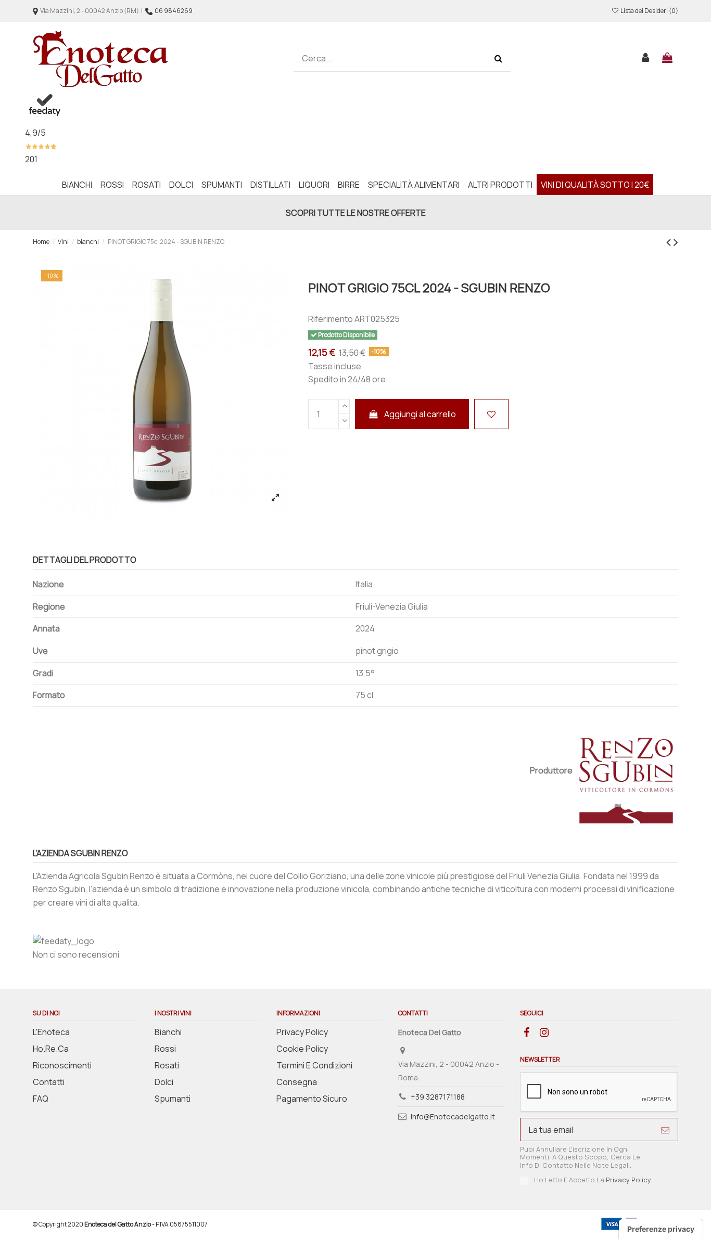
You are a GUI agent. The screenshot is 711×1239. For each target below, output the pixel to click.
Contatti (49, 1082)
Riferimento (330, 319)
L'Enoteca (51, 1032)
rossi (165, 1048)
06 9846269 (174, 10)
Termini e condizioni (314, 1065)
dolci (164, 1082)
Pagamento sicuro (311, 1098)
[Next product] (676, 241)
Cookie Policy (302, 1048)
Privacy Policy (302, 1032)
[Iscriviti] (665, 1129)
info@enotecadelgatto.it (453, 1116)
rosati (167, 1065)
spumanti (173, 1098)
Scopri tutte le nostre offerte (356, 212)
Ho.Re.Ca (51, 1048)
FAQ (40, 1098)
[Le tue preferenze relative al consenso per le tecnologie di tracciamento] (661, 1229)
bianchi (168, 1032)
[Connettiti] (646, 59)
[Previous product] (670, 241)
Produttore (551, 770)
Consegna (296, 1082)
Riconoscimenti (62, 1065)
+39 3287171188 (438, 1097)
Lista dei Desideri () (648, 10)
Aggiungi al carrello (420, 414)
